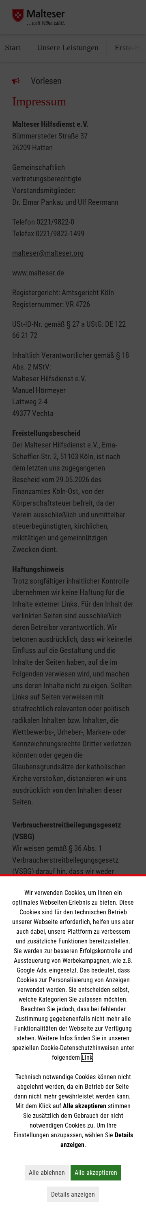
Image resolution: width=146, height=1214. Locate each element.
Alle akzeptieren (98, 1172)
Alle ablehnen (49, 1172)
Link (87, 1057)
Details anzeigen (75, 1194)
